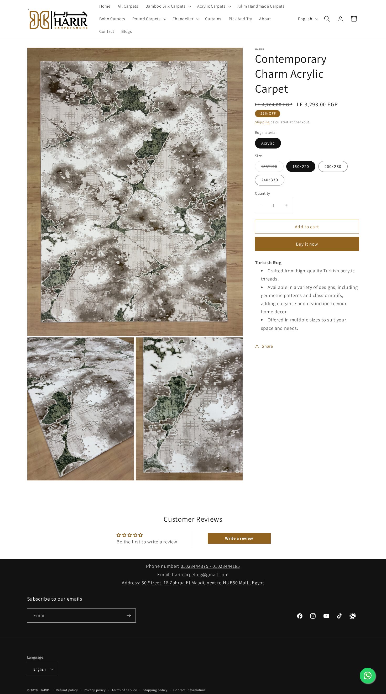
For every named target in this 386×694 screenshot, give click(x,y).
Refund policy (67, 690)
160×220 (301, 166)
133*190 (272, 167)
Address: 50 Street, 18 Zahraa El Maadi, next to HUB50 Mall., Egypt (193, 582)
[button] (168, 6)
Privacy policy (95, 690)
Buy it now (307, 244)
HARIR (44, 690)
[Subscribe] (128, 615)
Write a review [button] (239, 538)
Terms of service (124, 690)
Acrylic (268, 143)
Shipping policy (155, 690)
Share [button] (267, 346)
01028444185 (226, 566)
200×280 (333, 166)
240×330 (269, 180)
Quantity (262, 193)
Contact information (189, 690)
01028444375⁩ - (197, 566)
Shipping (262, 122)
